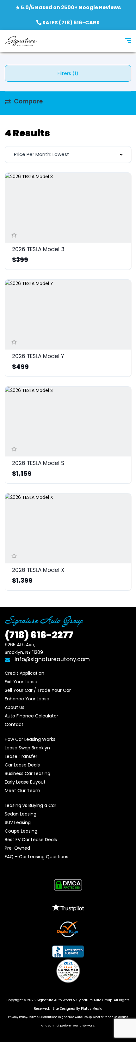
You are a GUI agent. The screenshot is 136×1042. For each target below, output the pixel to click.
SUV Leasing (18, 822)
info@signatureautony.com (52, 659)
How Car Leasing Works (30, 739)
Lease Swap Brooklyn (27, 748)
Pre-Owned (17, 848)
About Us (14, 707)
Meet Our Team (22, 790)
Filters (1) (68, 73)
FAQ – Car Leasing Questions (36, 856)
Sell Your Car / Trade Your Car (38, 690)
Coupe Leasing (21, 831)
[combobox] (68, 154)
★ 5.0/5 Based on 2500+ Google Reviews (68, 7)
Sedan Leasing (20, 814)
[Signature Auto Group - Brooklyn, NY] (21, 41)
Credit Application (24, 673)
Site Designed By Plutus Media (77, 1008)
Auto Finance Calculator (31, 716)
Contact (14, 724)
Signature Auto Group (94, 1000)
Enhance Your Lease (27, 699)
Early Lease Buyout (25, 782)
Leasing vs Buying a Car (30, 805)
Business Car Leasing (27, 773)
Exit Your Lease (21, 682)
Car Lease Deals (22, 765)
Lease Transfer (21, 756)
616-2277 (39, 635)
